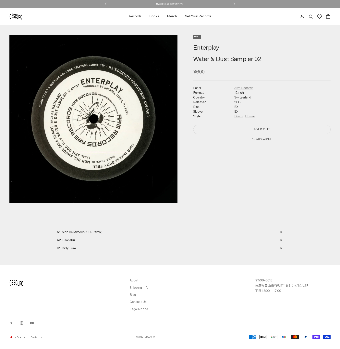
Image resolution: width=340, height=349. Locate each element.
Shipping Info (139, 287)
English (35, 337)
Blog (133, 294)
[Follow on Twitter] (11, 323)
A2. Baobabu (66, 240)
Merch (172, 16)
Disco (238, 116)
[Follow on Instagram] (22, 323)
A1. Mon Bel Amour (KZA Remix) (80, 232)
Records (135, 16)
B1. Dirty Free (66, 248)
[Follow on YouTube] (32, 323)
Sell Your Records (198, 16)
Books (154, 16)
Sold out (261, 129)
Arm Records (243, 87)
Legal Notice (139, 309)
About (134, 280)
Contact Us (138, 302)
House (250, 116)
